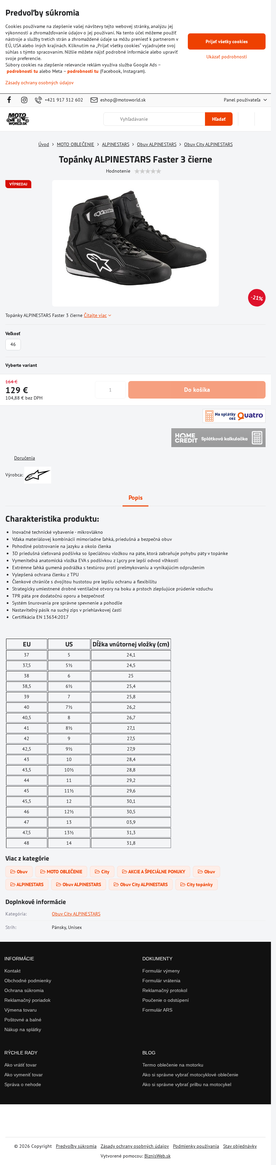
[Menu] (263, 119)
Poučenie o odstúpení (165, 1000)
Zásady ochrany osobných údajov (135, 1146)
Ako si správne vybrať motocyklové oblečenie (190, 1074)
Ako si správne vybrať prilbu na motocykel (186, 1084)
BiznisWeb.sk (157, 1156)
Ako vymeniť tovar (23, 1074)
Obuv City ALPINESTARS (76, 914)
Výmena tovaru (20, 1010)
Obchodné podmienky (27, 980)
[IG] (24, 100)
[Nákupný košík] (246, 119)
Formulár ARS (157, 1010)
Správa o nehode (22, 1084)
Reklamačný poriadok (27, 1000)
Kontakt (12, 970)
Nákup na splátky (22, 1029)
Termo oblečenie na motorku (172, 1065)
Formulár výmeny (161, 970)
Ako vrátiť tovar (20, 1065)
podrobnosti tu (22, 71)
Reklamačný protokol (164, 990)
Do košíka (197, 390)
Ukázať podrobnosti (226, 57)
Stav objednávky (240, 1146)
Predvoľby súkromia (76, 1146)
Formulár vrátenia (161, 980)
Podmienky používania (196, 1146)
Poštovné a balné (22, 1019)
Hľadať (219, 119)
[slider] (147, 171)
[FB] (10, 100)
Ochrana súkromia (24, 990)
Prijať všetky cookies (227, 41)
